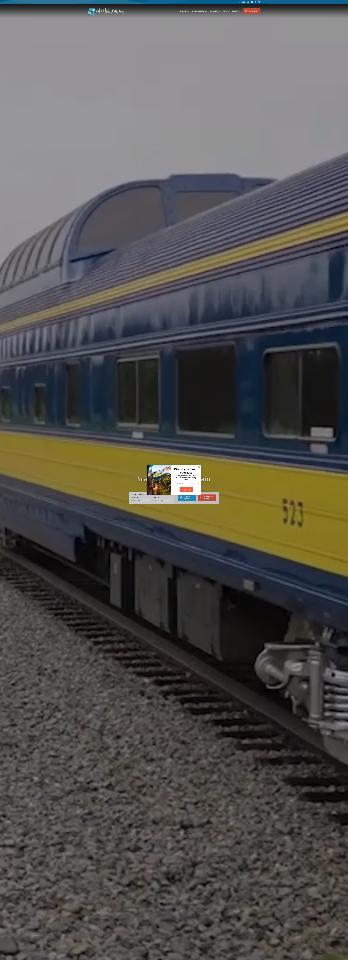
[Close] (199, 467)
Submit (186, 490)
